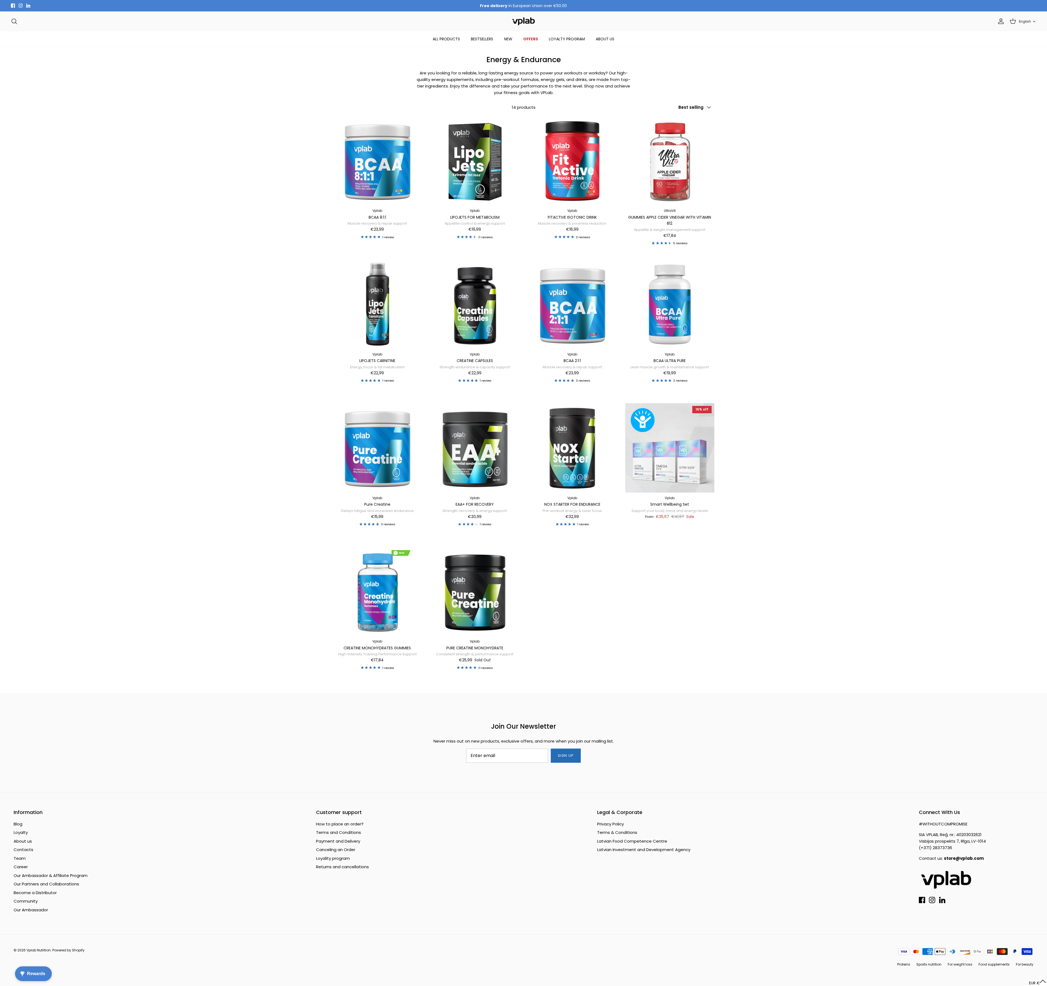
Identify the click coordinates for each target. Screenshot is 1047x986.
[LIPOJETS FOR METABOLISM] (475, 161)
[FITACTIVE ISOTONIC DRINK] (572, 161)
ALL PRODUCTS (446, 39)
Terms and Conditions (338, 832)
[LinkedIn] (28, 6)
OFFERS (530, 39)
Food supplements (994, 964)
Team (20, 858)
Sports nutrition (928, 964)
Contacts (23, 849)
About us (23, 841)
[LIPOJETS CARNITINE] (377, 304)
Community (26, 901)
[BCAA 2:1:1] (572, 304)
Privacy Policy (610, 824)
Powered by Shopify (68, 950)
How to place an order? (339, 824)
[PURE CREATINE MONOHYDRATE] (475, 591)
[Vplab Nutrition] (523, 21)
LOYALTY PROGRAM (567, 39)
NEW (508, 39)
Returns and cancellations (342, 867)
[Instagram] (21, 6)
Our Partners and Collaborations (46, 884)
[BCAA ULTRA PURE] (670, 304)
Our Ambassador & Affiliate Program (51, 875)
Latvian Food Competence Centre (632, 841)
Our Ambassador (31, 910)
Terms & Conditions (617, 832)
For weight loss (960, 964)
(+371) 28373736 (935, 848)
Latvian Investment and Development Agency (643, 849)
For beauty (1024, 964)
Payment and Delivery (338, 841)
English (1025, 21)
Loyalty (21, 832)
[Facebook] (13, 6)
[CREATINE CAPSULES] (475, 304)
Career (21, 867)
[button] (1037, 983)
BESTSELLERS (482, 39)
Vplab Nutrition (38, 950)
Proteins (903, 964)
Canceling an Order (335, 849)
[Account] (999, 21)
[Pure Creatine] (377, 448)
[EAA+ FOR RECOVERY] (475, 448)
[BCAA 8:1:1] (377, 161)
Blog (18, 824)
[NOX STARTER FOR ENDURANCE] (572, 448)
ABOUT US (605, 39)
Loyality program (333, 858)
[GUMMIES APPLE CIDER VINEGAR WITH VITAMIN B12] (670, 161)
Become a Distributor (35, 892)
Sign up (565, 755)
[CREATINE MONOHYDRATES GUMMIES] (377, 591)
